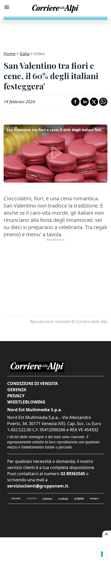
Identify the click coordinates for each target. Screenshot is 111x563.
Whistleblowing (26, 402)
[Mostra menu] (7, 7)
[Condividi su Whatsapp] (103, 102)
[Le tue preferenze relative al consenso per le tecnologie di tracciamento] (102, 554)
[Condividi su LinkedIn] (85, 102)
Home (9, 54)
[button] (55, 153)
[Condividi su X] (94, 102)
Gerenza (16, 389)
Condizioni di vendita (32, 383)
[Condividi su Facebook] (75, 102)
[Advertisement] (55, 32)
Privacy (16, 396)
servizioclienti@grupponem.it (37, 486)
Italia (24, 54)
